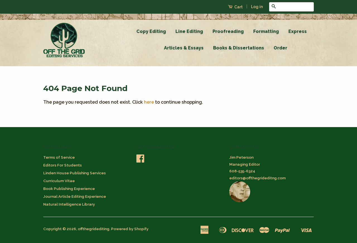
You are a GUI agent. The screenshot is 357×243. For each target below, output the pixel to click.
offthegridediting (93, 229)
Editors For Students (62, 165)
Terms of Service (59, 157)
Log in (257, 6)
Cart (238, 7)
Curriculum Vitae (59, 180)
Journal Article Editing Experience (74, 196)
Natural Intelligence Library (69, 204)
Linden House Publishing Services (74, 173)
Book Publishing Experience (69, 188)
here (149, 102)
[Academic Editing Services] (239, 201)
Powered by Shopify (129, 229)
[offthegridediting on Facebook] (140, 160)
